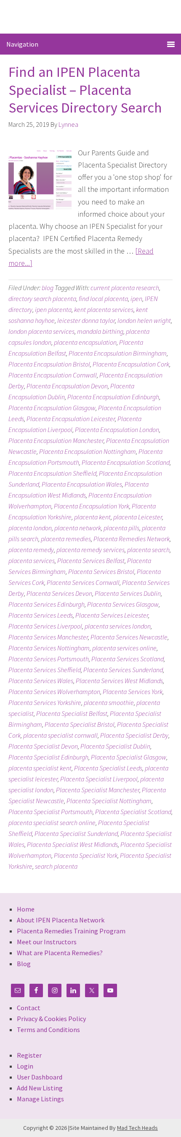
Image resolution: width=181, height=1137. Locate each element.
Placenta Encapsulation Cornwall (52, 375)
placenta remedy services (90, 549)
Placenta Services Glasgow (123, 604)
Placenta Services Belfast (91, 560)
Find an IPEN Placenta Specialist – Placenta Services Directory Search (85, 89)
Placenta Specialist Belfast (71, 713)
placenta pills (121, 528)
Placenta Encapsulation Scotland (126, 462)
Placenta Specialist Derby (134, 735)
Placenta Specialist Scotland (133, 811)
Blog (24, 963)
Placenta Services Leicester (111, 615)
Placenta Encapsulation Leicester (71, 418)
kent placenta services (103, 309)
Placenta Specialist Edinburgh (48, 757)
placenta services (31, 560)
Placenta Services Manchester (48, 637)
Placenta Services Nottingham (49, 648)
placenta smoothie (109, 702)
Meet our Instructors (47, 942)
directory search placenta (42, 298)
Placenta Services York (132, 691)
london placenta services (41, 331)
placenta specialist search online (52, 822)
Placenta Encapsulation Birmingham (118, 353)
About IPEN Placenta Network (60, 920)
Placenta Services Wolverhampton (54, 691)
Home (26, 909)
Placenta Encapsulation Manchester (56, 440)
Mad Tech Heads (137, 1128)
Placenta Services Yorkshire (44, 702)
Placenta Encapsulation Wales (82, 484)
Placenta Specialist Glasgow (128, 757)
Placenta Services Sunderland (123, 669)
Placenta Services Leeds (40, 615)
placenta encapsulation (85, 342)
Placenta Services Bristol (101, 571)
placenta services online (124, 648)
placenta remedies (66, 538)
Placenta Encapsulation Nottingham (87, 451)
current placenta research (124, 287)
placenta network (77, 528)
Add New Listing (40, 1088)
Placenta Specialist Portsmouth (50, 811)
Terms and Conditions (48, 1029)
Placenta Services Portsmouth (48, 659)
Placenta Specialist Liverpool (99, 779)
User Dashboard (39, 1077)
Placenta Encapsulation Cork (131, 364)
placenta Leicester (137, 517)
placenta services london (118, 626)
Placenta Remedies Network (131, 538)
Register (29, 1055)
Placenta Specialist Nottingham (109, 800)
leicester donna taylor (86, 320)
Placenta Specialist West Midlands (72, 844)
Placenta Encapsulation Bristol (49, 364)
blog (47, 287)
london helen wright (144, 320)
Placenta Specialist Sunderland (76, 833)
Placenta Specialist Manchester (97, 790)
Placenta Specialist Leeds (108, 768)
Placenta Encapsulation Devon (67, 386)
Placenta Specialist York (85, 855)
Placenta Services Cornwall (83, 582)
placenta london (30, 528)
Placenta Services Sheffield (44, 669)
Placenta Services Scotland (127, 659)
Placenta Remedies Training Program (71, 931)
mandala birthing (100, 331)
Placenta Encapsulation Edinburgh (113, 397)
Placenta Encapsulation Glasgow (52, 407)
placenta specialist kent (40, 768)
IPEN (90, 16)
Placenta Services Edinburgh (46, 604)
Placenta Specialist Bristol (79, 724)
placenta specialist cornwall (60, 735)
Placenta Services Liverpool (45, 626)
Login (25, 1066)
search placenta (56, 866)
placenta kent (92, 517)
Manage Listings (40, 1099)
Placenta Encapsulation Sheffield (52, 473)
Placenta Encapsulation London (117, 429)
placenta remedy (31, 549)
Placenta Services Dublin (128, 593)
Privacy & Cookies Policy (51, 1018)
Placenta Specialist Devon (43, 746)
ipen (136, 298)
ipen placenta (53, 309)
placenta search (148, 549)
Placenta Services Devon (59, 593)
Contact (28, 1007)
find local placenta (103, 298)
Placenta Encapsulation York (91, 506)
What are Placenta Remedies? (60, 952)
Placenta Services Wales (40, 680)
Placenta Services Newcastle (129, 637)
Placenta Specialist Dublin (115, 746)
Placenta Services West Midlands (119, 680)
